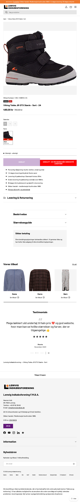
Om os (8, 426)
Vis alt (74, 264)
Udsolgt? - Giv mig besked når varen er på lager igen (58, 163)
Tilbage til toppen (40, 375)
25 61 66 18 (13, 420)
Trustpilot (16, 2)
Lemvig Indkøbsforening (12, 362)
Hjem (4, 19)
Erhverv (71, 475)
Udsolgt (22, 162)
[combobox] (40, 12)
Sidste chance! (43, 475)
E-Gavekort (63, 475)
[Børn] (66, 280)
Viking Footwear (8, 98)
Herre (40, 294)
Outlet (33, 475)
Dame (14, 294)
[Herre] (40, 280)
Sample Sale (53, 475)
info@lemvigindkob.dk (16, 408)
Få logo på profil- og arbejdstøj (19, 190)
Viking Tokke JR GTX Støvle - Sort (17, 19)
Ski (22, 475)
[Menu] (75, 7)
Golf (28, 475)
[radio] (5, 124)
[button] (71, 7)
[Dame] (14, 280)
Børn (66, 294)
